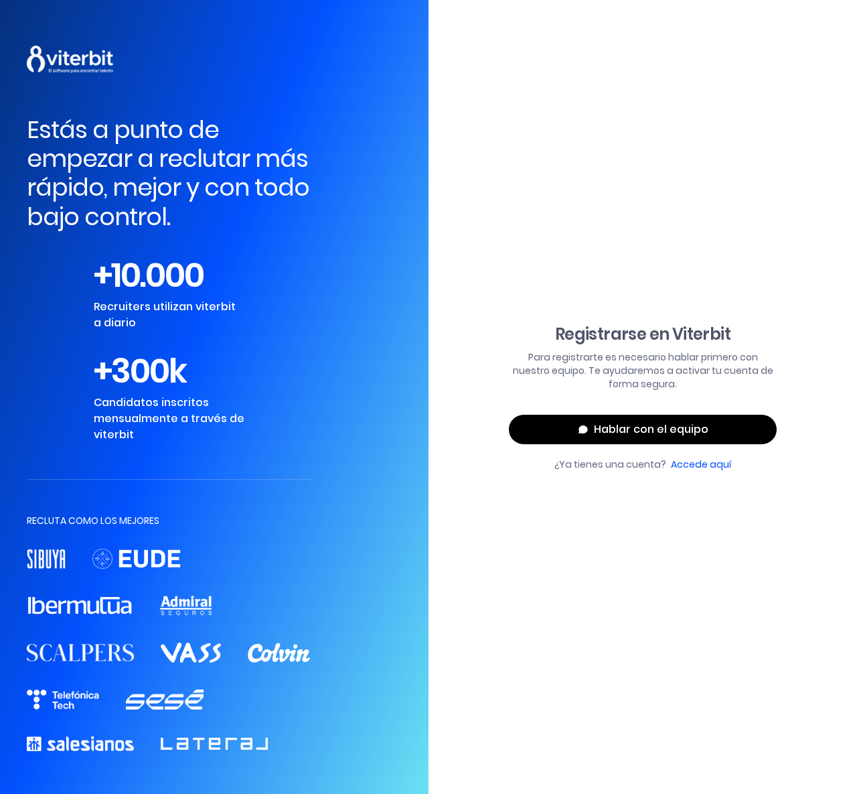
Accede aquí (701, 464)
